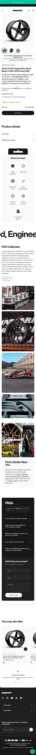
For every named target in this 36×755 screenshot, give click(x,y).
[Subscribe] (31, 747)
